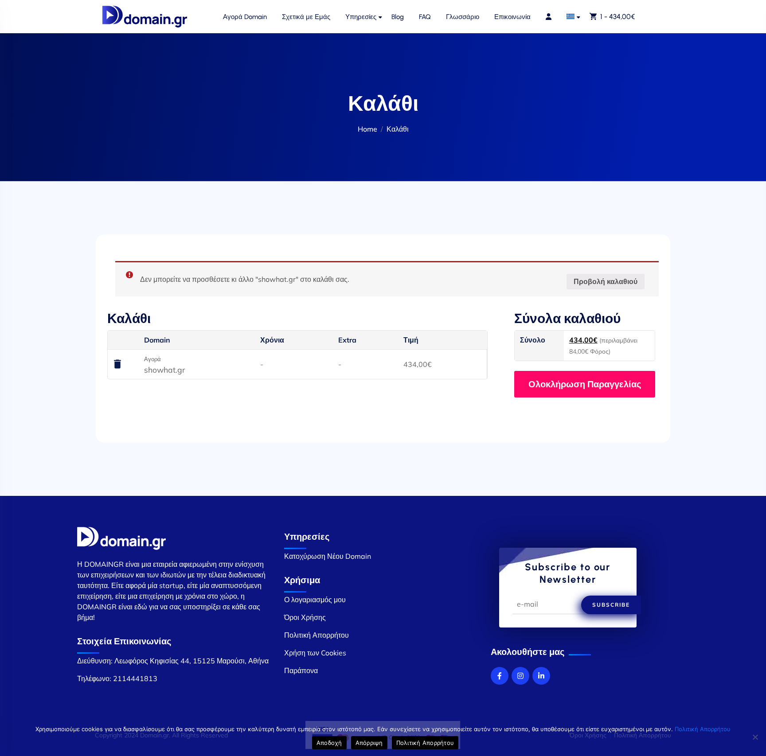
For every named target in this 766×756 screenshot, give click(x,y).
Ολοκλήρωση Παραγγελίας (584, 384)
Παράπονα (301, 670)
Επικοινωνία (512, 17)
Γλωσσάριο (462, 17)
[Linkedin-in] (541, 676)
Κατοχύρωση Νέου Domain (327, 556)
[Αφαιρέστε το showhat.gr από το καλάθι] (117, 364)
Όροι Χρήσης (305, 617)
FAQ (425, 17)
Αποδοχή (329, 742)
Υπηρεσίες (360, 17)
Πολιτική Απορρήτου (316, 635)
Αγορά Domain (245, 17)
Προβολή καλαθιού (605, 281)
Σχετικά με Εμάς (306, 17)
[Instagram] (520, 676)
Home (367, 129)
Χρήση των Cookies (315, 652)
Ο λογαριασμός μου (315, 599)
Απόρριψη (369, 742)
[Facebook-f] (499, 676)
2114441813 (135, 678)
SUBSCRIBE (611, 604)
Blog (397, 17)
